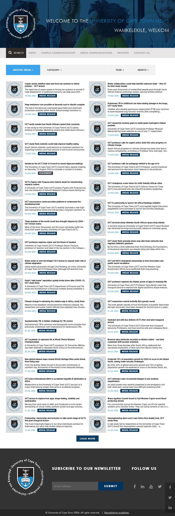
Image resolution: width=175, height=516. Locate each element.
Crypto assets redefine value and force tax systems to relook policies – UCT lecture (52, 85)
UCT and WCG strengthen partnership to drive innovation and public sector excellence (136, 262)
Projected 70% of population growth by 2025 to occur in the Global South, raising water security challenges (138, 360)
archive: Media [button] (22, 70)
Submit (110, 486)
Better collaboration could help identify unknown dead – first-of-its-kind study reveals (137, 85)
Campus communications (58, 52)
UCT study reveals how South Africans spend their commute (52, 124)
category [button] (53, 70)
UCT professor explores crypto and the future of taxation (50, 242)
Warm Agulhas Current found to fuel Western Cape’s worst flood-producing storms (137, 399)
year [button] (119, 70)
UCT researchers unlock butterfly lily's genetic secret (131, 301)
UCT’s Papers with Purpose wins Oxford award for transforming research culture (53, 183)
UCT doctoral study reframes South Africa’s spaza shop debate (136, 222)
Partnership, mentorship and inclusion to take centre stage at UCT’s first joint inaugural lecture (55, 419)
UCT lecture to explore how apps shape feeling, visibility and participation (52, 399)
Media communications (96, 52)
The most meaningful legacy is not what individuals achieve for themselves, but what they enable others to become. (54, 425)
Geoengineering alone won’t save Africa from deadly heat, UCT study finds (136, 419)
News (32, 52)
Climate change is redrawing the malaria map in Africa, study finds (55, 301)
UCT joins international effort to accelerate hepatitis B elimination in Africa (55, 380)
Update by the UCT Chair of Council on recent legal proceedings (54, 163)
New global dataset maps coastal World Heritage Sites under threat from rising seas (55, 360)
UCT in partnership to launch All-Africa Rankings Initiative (134, 203)
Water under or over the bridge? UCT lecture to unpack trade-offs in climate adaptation (55, 262)
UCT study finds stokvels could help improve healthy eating (52, 144)
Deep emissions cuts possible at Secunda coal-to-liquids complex (55, 104)
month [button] (142, 70)
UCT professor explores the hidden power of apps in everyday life (137, 282)
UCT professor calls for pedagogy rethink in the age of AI (133, 163)
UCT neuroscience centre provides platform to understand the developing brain (53, 203)
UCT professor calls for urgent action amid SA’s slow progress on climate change (137, 144)
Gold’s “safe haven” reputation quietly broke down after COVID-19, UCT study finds (55, 281)
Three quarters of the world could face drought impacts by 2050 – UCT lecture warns (55, 222)
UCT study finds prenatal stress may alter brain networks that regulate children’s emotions (135, 242)
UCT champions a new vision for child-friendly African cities (135, 183)
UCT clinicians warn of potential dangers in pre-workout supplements (133, 380)
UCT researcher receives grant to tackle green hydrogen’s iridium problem (137, 124)
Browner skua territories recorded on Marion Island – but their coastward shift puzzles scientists (136, 340)
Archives (123, 52)
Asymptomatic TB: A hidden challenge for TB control (49, 321)
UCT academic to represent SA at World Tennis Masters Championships (50, 340)
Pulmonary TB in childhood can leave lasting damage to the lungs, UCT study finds (138, 104)
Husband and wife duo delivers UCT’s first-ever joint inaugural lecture (136, 321)
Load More (87, 438)
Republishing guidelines (116, 512)
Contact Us (142, 52)
